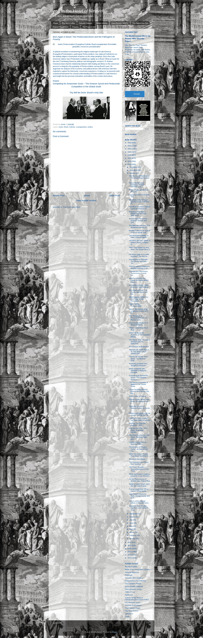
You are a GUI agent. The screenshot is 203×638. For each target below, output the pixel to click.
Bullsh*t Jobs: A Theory (137, 396)
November (133, 170)
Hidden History (101, 23)
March (132, 532)
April (131, 529)
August (132, 517)
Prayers (75, 27)
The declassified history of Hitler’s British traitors (138, 236)
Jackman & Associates (133, 605)
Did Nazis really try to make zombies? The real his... (139, 255)
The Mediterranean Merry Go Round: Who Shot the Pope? (137, 38)
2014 (130, 555)
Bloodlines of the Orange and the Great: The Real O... (139, 202)
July (131, 520)
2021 (130, 158)
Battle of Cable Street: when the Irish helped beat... (139, 485)
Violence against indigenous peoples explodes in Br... (139, 267)
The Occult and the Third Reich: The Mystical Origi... (138, 358)
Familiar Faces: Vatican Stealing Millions (137, 443)
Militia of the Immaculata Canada (137, 569)
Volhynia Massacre (132, 572)
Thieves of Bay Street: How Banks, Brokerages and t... (139, 401)
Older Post (114, 195)
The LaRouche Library (133, 589)
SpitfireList (129, 595)
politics (90, 127)
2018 (130, 542)
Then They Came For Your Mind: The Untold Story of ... (139, 249)
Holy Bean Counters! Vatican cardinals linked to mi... (139, 207)
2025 (130, 146)
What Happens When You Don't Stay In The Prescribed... (138, 299)
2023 (130, 152)
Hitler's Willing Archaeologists (135, 305)
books (61, 127)
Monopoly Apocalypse (137, 459)
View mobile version (86, 200)
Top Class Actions (131, 611)
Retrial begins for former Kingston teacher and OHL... (138, 220)
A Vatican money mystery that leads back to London (139, 419)
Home (55, 23)
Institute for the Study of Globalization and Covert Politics (137, 599)
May (131, 526)
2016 (130, 549)
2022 (130, 155)
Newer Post (58, 195)
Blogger (115, 632)
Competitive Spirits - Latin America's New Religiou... (139, 286)
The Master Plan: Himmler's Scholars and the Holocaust (139, 342)
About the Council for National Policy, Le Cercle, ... (139, 408)
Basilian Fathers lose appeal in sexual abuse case (139, 231)
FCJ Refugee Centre (132, 602)
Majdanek (128, 575)
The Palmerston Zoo (140, 23)
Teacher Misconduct (60, 27)
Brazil (66, 127)
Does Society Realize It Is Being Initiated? (138, 324)
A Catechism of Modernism (139, 347)
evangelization (81, 127)
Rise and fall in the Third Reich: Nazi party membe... (138, 430)
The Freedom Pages (132, 608)
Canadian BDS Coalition (134, 578)
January (132, 538)
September (133, 514)
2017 (130, 545)
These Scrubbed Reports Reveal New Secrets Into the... (139, 391)
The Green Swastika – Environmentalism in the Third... (139, 469)
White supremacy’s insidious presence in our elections (139, 475)
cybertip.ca (129, 614)
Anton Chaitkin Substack (134, 586)
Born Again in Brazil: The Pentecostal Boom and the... (138, 292)
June (131, 523)
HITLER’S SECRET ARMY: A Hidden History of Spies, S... (139, 242)
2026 (130, 143)
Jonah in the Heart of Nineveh (77, 10)
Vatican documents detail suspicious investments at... (138, 311)
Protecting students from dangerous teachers (138, 364)
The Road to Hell (89, 27)
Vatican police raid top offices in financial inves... (139, 502)
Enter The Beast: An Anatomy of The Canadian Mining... (139, 335)
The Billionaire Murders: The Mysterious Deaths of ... (139, 226)
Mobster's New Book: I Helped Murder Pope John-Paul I (137, 213)
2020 (130, 161)
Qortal (127, 616)
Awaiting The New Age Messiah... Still (137, 424)
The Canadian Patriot (133, 584)
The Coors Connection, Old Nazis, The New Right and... (139, 437)
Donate (137, 94)
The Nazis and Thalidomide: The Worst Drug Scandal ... (139, 178)
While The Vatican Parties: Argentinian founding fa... (139, 455)
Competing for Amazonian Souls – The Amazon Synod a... (138, 377)
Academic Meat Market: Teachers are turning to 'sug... (138, 508)
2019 (130, 164)
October (132, 173)
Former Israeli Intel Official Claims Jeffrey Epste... (139, 490)
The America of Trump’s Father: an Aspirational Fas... (138, 449)
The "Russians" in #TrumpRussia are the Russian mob (138, 318)
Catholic (72, 127)
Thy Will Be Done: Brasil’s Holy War (86, 92)
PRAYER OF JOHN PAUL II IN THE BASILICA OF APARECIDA (139, 352)
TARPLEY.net (130, 592)
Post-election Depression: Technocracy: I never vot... (138, 273)
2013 (130, 558)
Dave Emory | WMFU (119, 23)
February (133, 535)
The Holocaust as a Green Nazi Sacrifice (139, 463)
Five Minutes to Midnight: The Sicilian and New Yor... (138, 261)
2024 (130, 149)
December (133, 167)
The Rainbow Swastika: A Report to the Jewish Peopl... (138, 384)
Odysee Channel (85, 23)
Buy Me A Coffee (68, 23)
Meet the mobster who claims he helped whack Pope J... (138, 280)
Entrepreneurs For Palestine (135, 581)
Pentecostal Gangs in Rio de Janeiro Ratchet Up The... (139, 414)
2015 (130, 552)
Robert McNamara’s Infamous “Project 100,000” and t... (136, 185)
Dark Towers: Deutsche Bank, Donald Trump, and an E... (139, 496)
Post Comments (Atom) (71, 207)
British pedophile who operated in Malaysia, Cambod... (138, 370)
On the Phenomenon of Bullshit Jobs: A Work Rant (139, 480)
